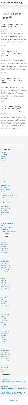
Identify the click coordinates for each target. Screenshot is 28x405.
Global (2, 199)
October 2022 (4, 312)
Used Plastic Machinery (6, 227)
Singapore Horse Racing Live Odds (10, 195)
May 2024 (3, 278)
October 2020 (4, 358)
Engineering (4, 187)
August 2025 (4, 250)
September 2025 (5, 248)
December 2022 (4, 307)
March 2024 (4, 282)
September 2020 (5, 360)
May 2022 (3, 322)
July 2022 (3, 318)
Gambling (3, 193)
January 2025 (4, 263)
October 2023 (4, 288)
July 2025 (3, 252)
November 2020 (5, 356)
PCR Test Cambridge (6, 219)
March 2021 (4, 348)
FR (4, 172)
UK (4, 181)
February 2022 (4, 329)
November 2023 (5, 286)
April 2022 (3, 324)
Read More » (4, 46)
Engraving (5, 154)
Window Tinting (4, 229)
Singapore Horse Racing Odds (7, 223)
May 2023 (3, 297)
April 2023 (3, 299)
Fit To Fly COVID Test (6, 189)
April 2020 (3, 371)
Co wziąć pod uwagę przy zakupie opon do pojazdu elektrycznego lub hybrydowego (13, 109)
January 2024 (4, 284)
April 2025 (3, 257)
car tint (3, 162)
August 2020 (4, 363)
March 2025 (4, 259)
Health (2, 204)
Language (5, 166)
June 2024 (3, 276)
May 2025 (3, 254)
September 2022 (5, 314)
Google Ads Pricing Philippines (8, 202)
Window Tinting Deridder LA (9, 231)
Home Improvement (5, 206)
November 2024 (5, 267)
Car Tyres (3, 164)
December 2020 (5, 354)
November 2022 (4, 310)
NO (5, 174)
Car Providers (4, 160)
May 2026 (3, 242)
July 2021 (3, 339)
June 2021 (3, 341)
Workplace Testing (5, 233)
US (4, 183)
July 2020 (3, 365)
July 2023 (3, 295)
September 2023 (5, 290)
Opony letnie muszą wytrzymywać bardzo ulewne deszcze (12, 53)
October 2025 (4, 246)
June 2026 (3, 240)
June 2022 (3, 320)
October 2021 (4, 335)
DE (4, 168)
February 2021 (4, 350)
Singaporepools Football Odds (9, 197)
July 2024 (3, 274)
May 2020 (3, 369)
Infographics (4, 210)
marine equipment (5, 212)
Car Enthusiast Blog (11, 2)
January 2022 (4, 331)
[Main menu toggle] (25, 2)
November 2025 (4, 244)
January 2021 (4, 352)
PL (2, 29)
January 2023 (4, 305)
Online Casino (4, 216)
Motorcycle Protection (6, 214)
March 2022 (4, 326)
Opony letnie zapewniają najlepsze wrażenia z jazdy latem (11, 80)
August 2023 (4, 293)
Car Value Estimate (5, 185)
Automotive (3, 152)
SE (4, 179)
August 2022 (4, 316)
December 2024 (5, 265)
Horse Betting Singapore (6, 208)
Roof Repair (4, 221)
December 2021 (4, 333)
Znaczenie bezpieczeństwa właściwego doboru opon (11, 26)
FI (4, 170)
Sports (2, 225)
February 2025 (4, 261)
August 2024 (4, 271)
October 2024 (4, 269)
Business (3, 156)
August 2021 (4, 337)
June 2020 (3, 367)
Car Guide (3, 158)
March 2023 (4, 301)
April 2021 (3, 346)
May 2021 (3, 343)
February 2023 (4, 303)
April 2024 (3, 280)
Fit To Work (3, 191)
